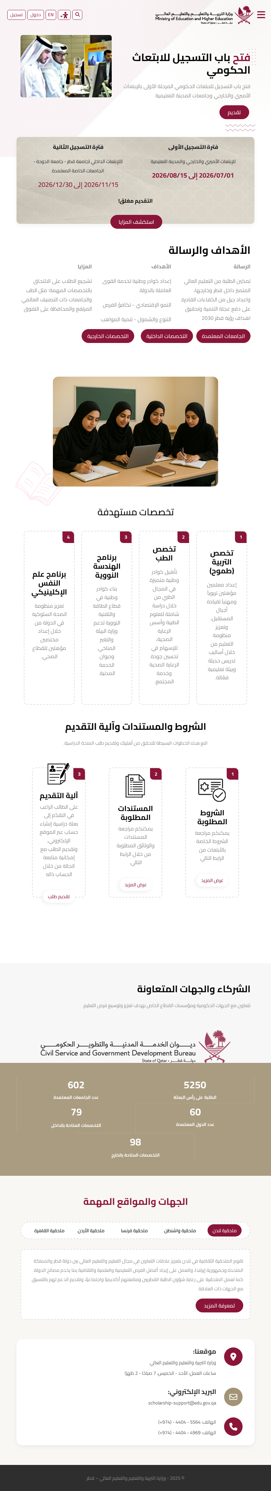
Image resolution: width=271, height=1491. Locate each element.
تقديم (234, 112)
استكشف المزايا (136, 222)
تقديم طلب (59, 896)
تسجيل (16, 14)
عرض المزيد (212, 880)
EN (51, 14)
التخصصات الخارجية (108, 336)
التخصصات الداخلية (166, 336)
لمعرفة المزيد (219, 1305)
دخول (35, 14)
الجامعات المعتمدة (223, 336)
